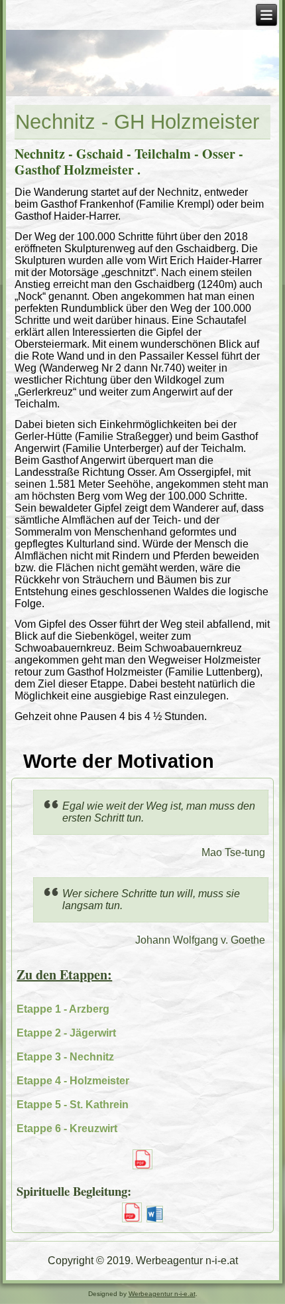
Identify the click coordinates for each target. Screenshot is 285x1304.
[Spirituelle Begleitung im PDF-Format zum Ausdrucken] (131, 1221)
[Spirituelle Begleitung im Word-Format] (155, 1221)
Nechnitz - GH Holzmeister (137, 121)
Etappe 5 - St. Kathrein (73, 1104)
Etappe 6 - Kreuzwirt (67, 1128)
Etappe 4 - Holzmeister (73, 1080)
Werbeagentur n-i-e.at (162, 1293)
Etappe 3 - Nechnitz (65, 1056)
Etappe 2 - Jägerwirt (66, 1033)
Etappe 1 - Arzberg (63, 1009)
